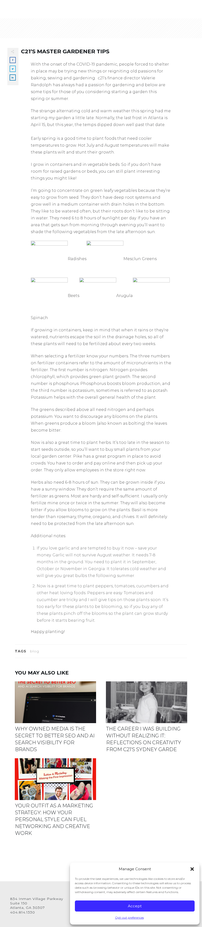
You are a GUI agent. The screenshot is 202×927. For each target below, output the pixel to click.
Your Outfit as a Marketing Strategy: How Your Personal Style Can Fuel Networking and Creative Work (55, 800)
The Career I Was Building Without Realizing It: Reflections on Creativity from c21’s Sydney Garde (146, 719)
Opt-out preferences (129, 917)
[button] (192, 869)
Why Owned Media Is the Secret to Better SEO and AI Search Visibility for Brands (55, 719)
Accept (135, 906)
